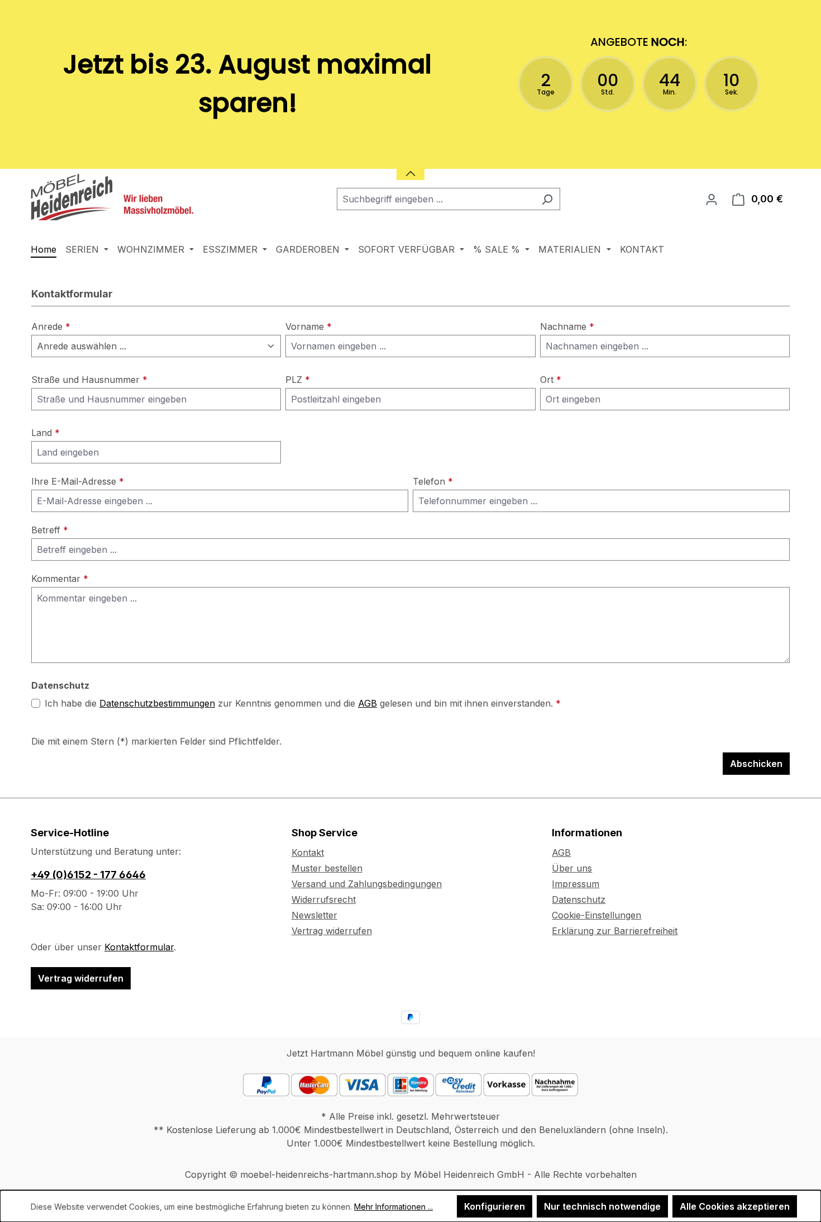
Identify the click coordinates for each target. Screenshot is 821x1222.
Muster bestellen (327, 868)
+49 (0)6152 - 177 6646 (88, 874)
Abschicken (756, 763)
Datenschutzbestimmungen (157, 703)
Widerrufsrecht (324, 899)
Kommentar (59, 578)
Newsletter (314, 915)
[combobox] (435, 199)
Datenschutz (578, 899)
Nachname (567, 326)
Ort (550, 379)
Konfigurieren (494, 1206)
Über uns (572, 868)
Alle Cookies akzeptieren (735, 1206)
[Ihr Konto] (711, 199)
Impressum (575, 883)
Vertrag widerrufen (80, 978)
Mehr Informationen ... (393, 1206)
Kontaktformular (139, 947)
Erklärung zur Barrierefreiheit (614, 930)
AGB (367, 703)
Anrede (50, 326)
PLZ (297, 379)
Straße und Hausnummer (89, 379)
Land (45, 432)
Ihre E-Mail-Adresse (77, 481)
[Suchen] (547, 199)
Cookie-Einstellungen (596, 915)
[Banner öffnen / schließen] (410, 167)
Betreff (49, 530)
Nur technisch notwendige (602, 1206)
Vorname (308, 326)
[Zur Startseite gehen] (114, 196)
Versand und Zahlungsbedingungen (367, 883)
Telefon (433, 481)
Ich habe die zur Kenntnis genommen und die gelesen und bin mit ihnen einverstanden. (303, 703)
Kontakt (308, 852)
